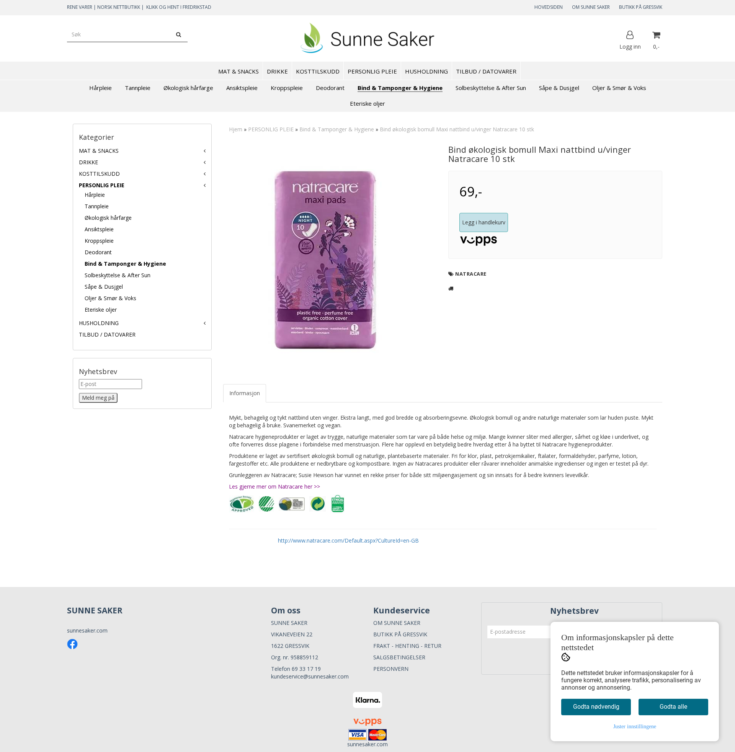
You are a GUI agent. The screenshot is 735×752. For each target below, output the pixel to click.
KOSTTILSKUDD (99, 173)
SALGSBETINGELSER (399, 657)
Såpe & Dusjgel (104, 286)
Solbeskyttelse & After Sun (117, 275)
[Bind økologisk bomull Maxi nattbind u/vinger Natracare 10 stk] (330, 259)
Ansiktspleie (99, 229)
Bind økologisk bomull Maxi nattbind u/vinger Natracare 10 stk (457, 129)
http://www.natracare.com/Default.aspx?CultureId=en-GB (348, 540)
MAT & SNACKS (99, 150)
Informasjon (244, 393)
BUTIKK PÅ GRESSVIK (640, 7)
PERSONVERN (390, 668)
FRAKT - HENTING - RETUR (407, 645)
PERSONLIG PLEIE (101, 185)
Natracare (471, 273)
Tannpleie (97, 206)
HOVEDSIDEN (548, 7)
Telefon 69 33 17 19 (296, 668)
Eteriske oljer (101, 309)
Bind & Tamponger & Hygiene (125, 263)
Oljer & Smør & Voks (110, 298)
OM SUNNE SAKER (591, 7)
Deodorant (98, 252)
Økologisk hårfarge (108, 217)
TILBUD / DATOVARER (107, 334)
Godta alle (673, 706)
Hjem (235, 129)
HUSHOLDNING (99, 323)
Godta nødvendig (596, 706)
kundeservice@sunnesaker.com (310, 676)
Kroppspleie (99, 240)
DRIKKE (88, 162)
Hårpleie (95, 194)
